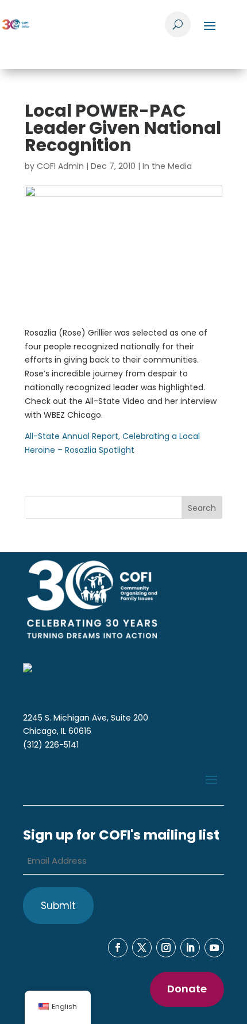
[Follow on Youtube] (214, 947)
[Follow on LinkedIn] (190, 947)
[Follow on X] (142, 947)
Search (202, 508)
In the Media (167, 166)
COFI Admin (60, 166)
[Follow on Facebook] (118, 947)
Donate (187, 988)
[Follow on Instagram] (166, 947)
